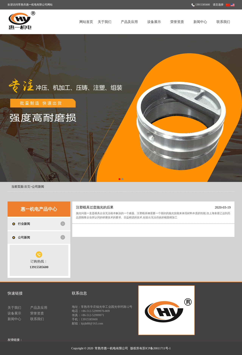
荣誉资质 (177, 22)
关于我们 (104, 22)
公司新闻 (24, 237)
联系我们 (223, 22)
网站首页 (86, 22)
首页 (27, 186)
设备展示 (154, 22)
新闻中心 (200, 22)
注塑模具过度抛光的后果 (94, 207)
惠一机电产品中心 (39, 209)
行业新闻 (24, 223)
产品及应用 (129, 22)
